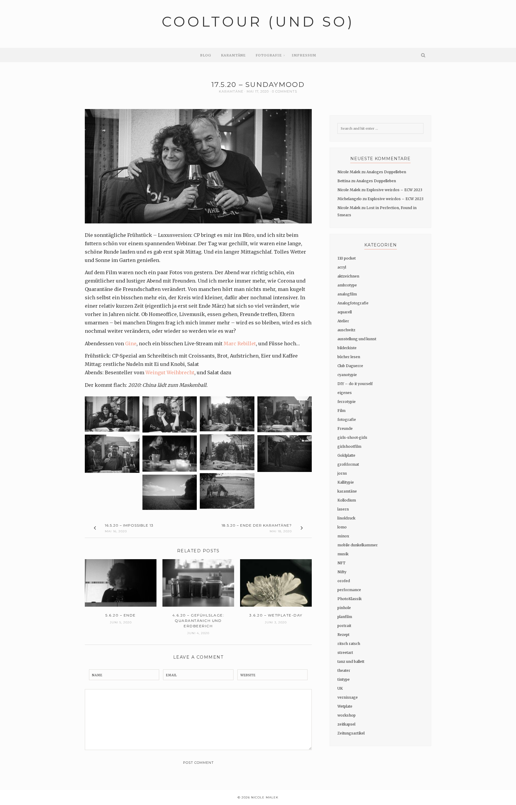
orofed (343, 581)
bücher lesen (348, 357)
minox (343, 536)
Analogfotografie (352, 303)
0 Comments (284, 91)
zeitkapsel (346, 724)
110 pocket (346, 258)
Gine (130, 343)
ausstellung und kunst (356, 339)
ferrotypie (346, 401)
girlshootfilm (349, 446)
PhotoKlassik (349, 599)
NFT (341, 563)
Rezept (343, 634)
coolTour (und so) (258, 21)
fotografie (346, 419)
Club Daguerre (350, 366)
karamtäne (231, 91)
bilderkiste (347, 348)
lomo (342, 527)
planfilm (344, 616)
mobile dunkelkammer (357, 545)
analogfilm (347, 294)
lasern (343, 509)
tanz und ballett (350, 661)
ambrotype (347, 285)
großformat (348, 464)
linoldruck (346, 518)
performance (349, 590)
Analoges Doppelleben (386, 172)
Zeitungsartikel (351, 733)
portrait (344, 625)
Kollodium (346, 500)
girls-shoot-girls (352, 437)
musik (342, 554)
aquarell (344, 312)
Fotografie (269, 55)
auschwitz (346, 330)
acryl (341, 267)
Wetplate (344, 706)
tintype (343, 679)
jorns (342, 473)
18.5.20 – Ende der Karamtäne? (257, 525)
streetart (345, 652)
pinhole (344, 607)
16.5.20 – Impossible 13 (129, 525)
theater (343, 670)
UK (340, 688)
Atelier (343, 321)
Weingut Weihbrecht (169, 372)
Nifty (341, 572)
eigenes (344, 392)
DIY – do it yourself (355, 383)
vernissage (347, 697)
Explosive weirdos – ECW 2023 (394, 190)
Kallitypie (345, 482)
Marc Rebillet (240, 343)
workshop (346, 715)
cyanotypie (347, 374)
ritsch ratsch (348, 643)
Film (341, 410)
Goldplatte (346, 455)
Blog (205, 55)
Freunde (345, 428)
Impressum (304, 55)
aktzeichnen (348, 276)
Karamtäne (233, 55)
